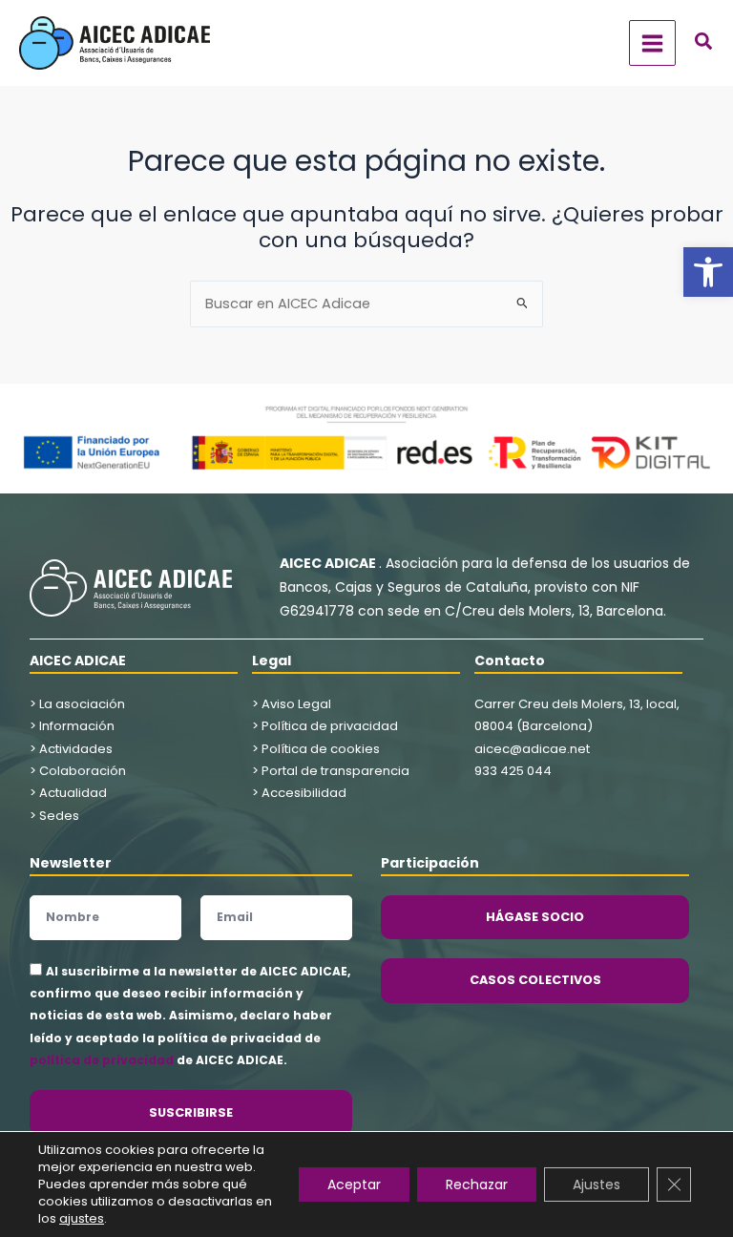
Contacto (509, 660)
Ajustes (596, 1184)
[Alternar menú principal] (652, 43)
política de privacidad (102, 1060)
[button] (708, 272)
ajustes (81, 1218)
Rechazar (477, 1184)
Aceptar (354, 1184)
